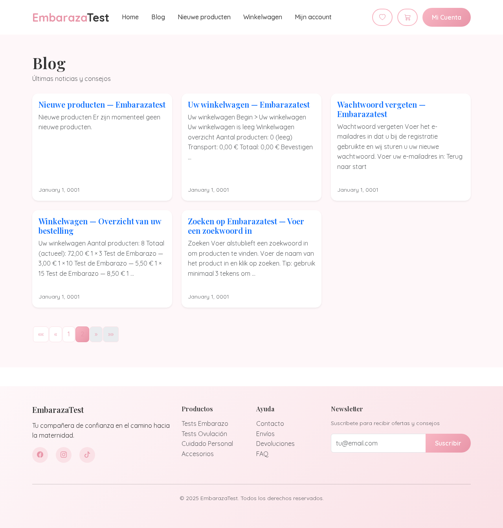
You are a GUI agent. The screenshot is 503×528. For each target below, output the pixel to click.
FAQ (262, 454)
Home (130, 17)
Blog (158, 17)
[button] (41, 334)
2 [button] (82, 334)
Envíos (265, 434)
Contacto (270, 423)
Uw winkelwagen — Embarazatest (249, 104)
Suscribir (448, 443)
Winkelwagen (262, 17)
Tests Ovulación (204, 434)
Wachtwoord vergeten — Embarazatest (381, 109)
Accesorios (198, 454)
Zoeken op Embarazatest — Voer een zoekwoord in (246, 226)
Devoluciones (275, 443)
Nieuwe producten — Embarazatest (102, 104)
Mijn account (313, 17)
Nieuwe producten (204, 17)
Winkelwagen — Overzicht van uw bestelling (100, 226)
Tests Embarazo (205, 423)
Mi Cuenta (446, 17)
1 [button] (69, 334)
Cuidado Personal (207, 443)
